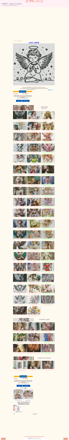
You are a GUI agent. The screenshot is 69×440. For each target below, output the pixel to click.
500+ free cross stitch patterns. (10, 5)
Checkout (26, 100)
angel (25, 388)
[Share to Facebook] (36, 414)
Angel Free (44, 108)
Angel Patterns (44, 106)
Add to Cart (22, 91)
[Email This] (33, 414)
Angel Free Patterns (44, 358)
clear (19, 100)
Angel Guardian (44, 107)
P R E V (3, 438)
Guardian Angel (44, 319)
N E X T (65, 438)
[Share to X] (35, 414)
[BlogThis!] (34, 414)
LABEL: (22, 388)
